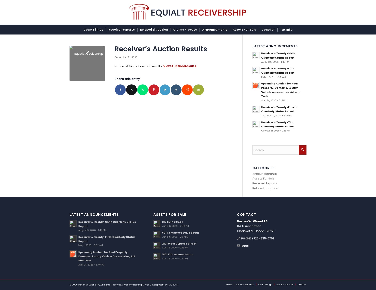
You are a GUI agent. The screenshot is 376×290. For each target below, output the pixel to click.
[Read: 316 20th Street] (156, 223)
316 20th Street (172, 222)
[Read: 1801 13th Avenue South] (156, 256)
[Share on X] (131, 89)
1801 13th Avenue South (177, 254)
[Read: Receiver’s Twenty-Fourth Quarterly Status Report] (255, 109)
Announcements (264, 174)
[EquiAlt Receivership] (188, 12)
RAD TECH (173, 284)
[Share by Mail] (198, 89)
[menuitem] (93, 29)
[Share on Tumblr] (176, 89)
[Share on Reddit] (187, 89)
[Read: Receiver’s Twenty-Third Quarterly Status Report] (255, 124)
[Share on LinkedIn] (165, 89)
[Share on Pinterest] (153, 89)
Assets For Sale (263, 178)
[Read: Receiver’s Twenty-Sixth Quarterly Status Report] (255, 55)
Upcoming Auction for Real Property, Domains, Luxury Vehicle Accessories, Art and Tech (106, 256)
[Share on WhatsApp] (142, 89)
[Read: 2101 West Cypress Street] (156, 245)
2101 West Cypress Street (179, 243)
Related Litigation (265, 188)
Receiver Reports (264, 183)
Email (245, 246)
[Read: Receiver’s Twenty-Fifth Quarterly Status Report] (255, 70)
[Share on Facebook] (120, 89)
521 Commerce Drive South (180, 232)
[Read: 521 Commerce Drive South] (156, 234)
